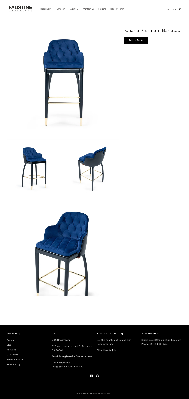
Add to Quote (136, 40)
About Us (11, 350)
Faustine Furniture (90, 393)
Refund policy (13, 364)
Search (10, 340)
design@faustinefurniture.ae (67, 366)
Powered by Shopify (105, 393)
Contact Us (12, 354)
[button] (168, 9)
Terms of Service (15, 359)
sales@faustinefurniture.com (165, 340)
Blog (9, 345)
